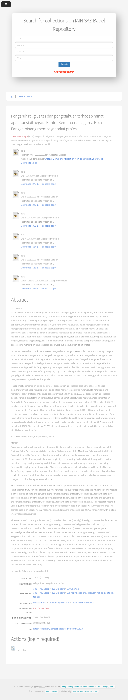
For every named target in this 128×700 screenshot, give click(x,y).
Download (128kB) (30, 267)
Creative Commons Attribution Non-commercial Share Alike (73, 158)
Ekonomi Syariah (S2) (58, 602)
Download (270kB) (30, 183)
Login (11, 96)
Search (64, 64)
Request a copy (48, 183)
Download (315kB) (30, 225)
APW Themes (51, 691)
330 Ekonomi (58, 588)
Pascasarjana (39, 602)
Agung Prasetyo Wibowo (85, 691)
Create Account (24, 96)
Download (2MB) (29, 162)
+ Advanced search (64, 71)
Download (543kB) (30, 288)
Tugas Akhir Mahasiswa (83, 602)
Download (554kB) (30, 246)
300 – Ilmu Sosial (41, 588)
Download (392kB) (30, 204)
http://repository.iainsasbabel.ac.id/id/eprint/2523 (58, 628)
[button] (13, 648)
